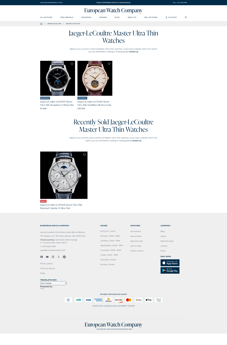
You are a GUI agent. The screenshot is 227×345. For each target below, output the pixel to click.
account (172, 17)
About (163, 236)
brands (103, 17)
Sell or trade (135, 246)
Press (163, 251)
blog (117, 17)
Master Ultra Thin (73, 23)
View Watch (58, 78)
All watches (135, 231)
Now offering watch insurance (113, 3)
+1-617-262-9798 (48, 246)
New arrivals (136, 236)
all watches (46, 17)
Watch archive (137, 251)
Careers (164, 246)
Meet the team (167, 241)
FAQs (42, 273)
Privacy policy (46, 264)
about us (132, 17)
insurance (86, 17)
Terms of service (47, 268)
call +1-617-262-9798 (180, 2)
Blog (163, 231)
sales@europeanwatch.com (51, 2)
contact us (133, 52)
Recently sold (136, 241)
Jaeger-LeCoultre (54, 23)
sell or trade (150, 17)
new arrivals (66, 17)
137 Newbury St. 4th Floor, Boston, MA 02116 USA (62, 236)
